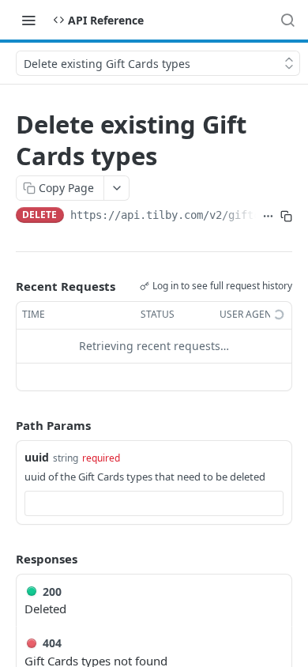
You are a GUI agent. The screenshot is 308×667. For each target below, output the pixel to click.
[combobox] (154, 503)
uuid (36, 457)
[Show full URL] (268, 216)
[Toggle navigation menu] (28, 19)
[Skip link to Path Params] (4, 425)
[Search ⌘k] (287, 19)
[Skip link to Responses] (4, 558)
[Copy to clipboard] (286, 216)
